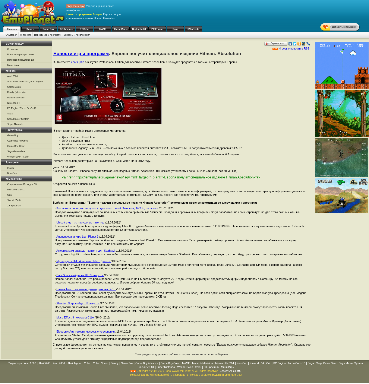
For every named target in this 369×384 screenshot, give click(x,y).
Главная (12, 29)
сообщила (77, 62)
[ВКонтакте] (290, 44)
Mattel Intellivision (16, 97)
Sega (175, 29)
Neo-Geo (12, 173)
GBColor (84, 29)
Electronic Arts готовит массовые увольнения (86, 331)
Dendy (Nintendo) (16, 92)
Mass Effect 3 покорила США (75, 317)
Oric (9, 195)
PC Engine (157, 29)
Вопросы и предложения (77, 35)
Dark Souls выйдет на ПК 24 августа (80, 275)
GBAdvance (66, 29)
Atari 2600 (12, 76)
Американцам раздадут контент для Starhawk (86, 250)
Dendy (30, 29)
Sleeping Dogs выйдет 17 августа (78, 303)
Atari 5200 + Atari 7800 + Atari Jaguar (60, 363)
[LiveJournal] (308, 44)
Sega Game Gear (16, 151)
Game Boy (48, 29)
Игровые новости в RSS (294, 48)
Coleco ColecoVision (96, 363)
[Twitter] (295, 44)
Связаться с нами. (231, 370)
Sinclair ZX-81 (14, 200)
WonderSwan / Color (18, 156)
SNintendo (193, 29)
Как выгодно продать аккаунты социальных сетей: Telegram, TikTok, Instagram (107, 208)
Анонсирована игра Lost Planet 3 (77, 236)
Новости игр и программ (47, 35)
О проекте (25, 35)
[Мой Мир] (304, 44)
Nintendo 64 (139, 29)
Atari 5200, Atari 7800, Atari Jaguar (25, 81)
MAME (102, 29)
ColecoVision (14, 87)
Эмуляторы (15, 363)
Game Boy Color (16, 146)
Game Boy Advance (17, 140)
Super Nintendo (15, 124)
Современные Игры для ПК (22, 184)
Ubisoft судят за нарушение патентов (80, 222)
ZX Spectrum (14, 205)
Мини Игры (120, 29)
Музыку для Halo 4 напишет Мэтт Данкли (83, 261)
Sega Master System (18, 119)
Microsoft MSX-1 (16, 189)
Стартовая (11, 35)
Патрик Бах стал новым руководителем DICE (86, 289)
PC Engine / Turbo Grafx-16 (21, 108)
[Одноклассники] (299, 44)
